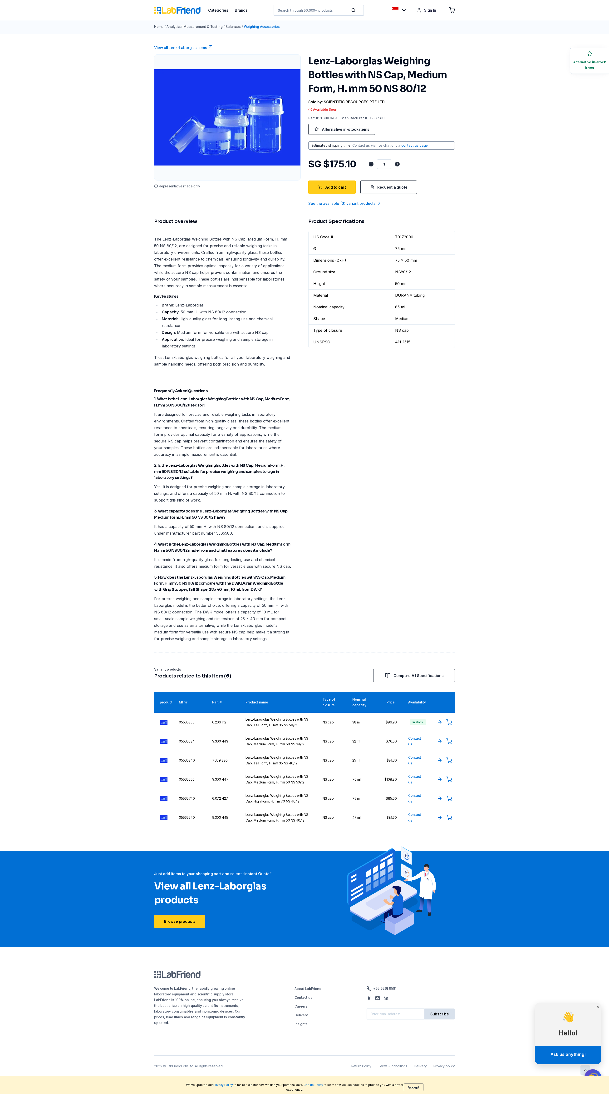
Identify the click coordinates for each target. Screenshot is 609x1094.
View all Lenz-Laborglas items (180, 47)
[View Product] (439, 722)
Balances (233, 27)
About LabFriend (308, 989)
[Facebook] (369, 998)
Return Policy (361, 1066)
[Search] (354, 10)
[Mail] (377, 998)
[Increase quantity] (397, 164)
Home (158, 27)
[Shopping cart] (452, 10)
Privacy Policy (223, 1085)
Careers (301, 1006)
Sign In (430, 10)
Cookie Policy (313, 1085)
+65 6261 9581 (385, 988)
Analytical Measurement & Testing (194, 27)
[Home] (181, 10)
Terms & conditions (392, 1066)
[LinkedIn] (386, 998)
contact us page (414, 145)
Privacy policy (444, 1066)
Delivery (301, 1015)
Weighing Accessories (262, 27)
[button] (354, 10)
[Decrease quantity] (371, 164)
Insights (301, 1024)
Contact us (303, 997)
